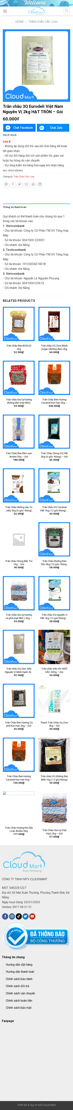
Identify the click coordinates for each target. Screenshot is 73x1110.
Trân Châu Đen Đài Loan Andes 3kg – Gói (19, 455)
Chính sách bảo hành (19, 979)
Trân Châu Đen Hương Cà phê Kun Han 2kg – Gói (19, 724)
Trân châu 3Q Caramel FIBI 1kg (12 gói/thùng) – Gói (54, 509)
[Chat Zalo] (53, 128)
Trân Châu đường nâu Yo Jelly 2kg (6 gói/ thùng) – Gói (18, 509)
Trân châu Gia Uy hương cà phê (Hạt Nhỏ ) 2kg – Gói (19, 616)
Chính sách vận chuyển (20, 993)
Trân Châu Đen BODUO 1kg (18, 347)
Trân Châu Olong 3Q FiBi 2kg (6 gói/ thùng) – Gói (54, 455)
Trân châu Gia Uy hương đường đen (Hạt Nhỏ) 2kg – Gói (19, 401)
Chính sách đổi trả (17, 986)
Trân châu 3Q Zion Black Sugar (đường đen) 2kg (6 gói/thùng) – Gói (54, 347)
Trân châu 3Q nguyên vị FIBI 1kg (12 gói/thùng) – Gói (54, 616)
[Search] (67, 11)
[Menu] (5, 11)
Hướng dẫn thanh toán (20, 971)
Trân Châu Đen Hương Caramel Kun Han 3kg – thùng (54, 401)
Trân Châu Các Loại (43, 21)
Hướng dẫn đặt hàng (19, 964)
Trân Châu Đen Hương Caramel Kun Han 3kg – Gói (19, 778)
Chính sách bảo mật (18, 1007)
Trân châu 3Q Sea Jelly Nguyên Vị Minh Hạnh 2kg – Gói (19, 670)
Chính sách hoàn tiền (19, 1000)
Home (19, 21)
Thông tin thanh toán (14, 207)
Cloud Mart (49, 1105)
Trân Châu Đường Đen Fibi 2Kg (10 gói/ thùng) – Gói (54, 562)
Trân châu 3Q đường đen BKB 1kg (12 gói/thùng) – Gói (54, 778)
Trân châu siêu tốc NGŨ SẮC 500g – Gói (54, 670)
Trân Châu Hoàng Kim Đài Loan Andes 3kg (19, 829)
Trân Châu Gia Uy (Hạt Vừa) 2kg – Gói (54, 832)
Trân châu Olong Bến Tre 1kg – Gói (18, 562)
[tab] (36, 207)
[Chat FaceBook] (19, 128)
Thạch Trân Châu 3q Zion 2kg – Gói (54, 724)
